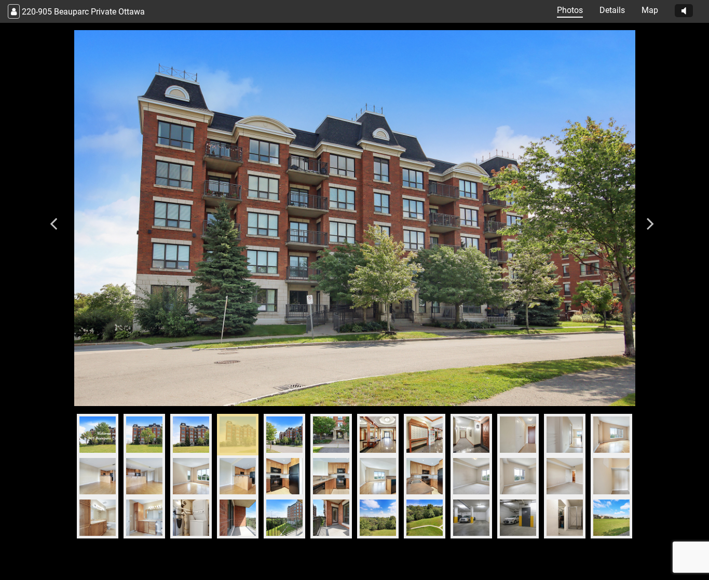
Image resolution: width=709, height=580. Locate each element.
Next (650, 218)
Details (612, 10)
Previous (53, 218)
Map (650, 10)
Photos (570, 10)
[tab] (97, 434)
